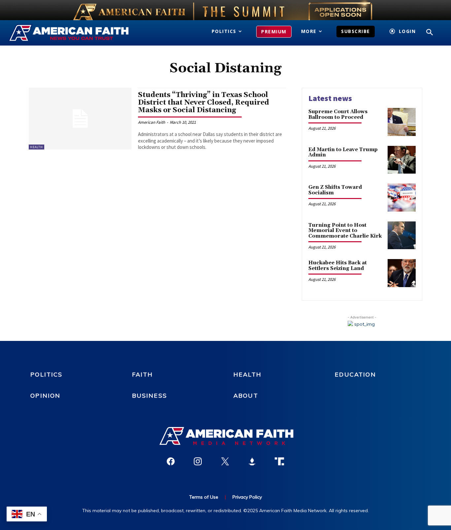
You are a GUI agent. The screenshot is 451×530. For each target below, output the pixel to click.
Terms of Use (203, 497)
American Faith (151, 122)
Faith (142, 374)
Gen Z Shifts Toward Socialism (335, 190)
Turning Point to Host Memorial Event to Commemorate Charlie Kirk (345, 230)
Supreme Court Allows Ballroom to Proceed (337, 114)
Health (36, 147)
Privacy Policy (247, 497)
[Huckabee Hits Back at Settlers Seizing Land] (402, 273)
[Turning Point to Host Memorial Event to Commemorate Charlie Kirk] (402, 235)
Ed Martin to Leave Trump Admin (343, 152)
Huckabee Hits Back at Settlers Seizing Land (337, 266)
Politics (46, 374)
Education (355, 374)
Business (149, 395)
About (245, 395)
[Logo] (74, 33)
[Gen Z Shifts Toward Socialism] (402, 197)
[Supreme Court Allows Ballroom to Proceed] (402, 122)
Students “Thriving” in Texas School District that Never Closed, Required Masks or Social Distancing (203, 103)
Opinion (45, 395)
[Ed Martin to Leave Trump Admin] (402, 160)
